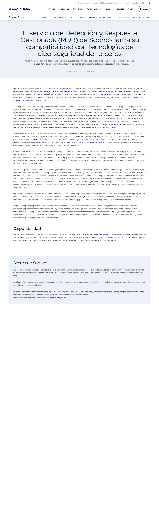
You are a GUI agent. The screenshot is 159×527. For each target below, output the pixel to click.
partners (77, 234)
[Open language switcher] (150, 3)
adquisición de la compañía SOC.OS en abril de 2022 (85, 142)
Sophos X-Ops (44, 142)
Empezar (144, 9)
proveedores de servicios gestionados (107, 234)
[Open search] (143, 3)
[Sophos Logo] (19, 9)
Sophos (16, 88)
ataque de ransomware (111, 124)
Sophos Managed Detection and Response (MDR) (57, 91)
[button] (132, 3)
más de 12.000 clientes (109, 94)
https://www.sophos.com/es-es (52, 297)
